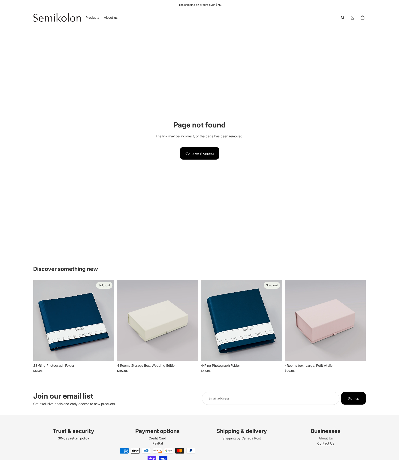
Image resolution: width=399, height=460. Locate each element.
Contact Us (325, 443)
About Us (326, 438)
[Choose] (191, 354)
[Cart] (362, 17)
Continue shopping (199, 153)
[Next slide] (107, 321)
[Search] (343, 17)
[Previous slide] (40, 321)
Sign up (353, 398)
